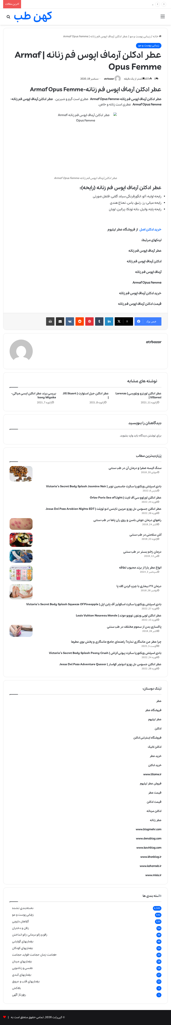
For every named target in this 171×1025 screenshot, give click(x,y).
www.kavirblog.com (148, 848)
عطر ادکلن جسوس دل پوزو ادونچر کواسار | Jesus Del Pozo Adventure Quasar (110, 664)
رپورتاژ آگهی (19, 995)
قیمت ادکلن (154, 802)
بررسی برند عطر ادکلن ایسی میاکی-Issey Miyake (33, 395)
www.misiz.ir (153, 875)
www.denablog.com (148, 839)
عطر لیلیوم (154, 719)
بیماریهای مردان (22, 961)
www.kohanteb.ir (150, 866)
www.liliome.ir (152, 774)
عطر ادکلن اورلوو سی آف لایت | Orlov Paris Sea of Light (125, 498)
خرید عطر (155, 756)
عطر (158, 701)
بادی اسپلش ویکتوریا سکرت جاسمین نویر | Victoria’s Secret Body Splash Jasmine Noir (103, 486)
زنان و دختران (20, 928)
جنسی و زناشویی (22, 968)
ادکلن (158, 729)
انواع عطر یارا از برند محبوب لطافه (140, 568)
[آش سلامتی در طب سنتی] (21, 540)
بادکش (16, 988)
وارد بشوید (126, 436)
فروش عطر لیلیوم (150, 784)
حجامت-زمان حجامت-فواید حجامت (34, 955)
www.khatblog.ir (150, 857)
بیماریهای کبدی (21, 975)
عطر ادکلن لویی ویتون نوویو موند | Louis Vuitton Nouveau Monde (118, 616)
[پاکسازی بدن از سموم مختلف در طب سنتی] (21, 631)
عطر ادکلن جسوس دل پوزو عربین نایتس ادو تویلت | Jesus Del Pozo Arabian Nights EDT (103, 509)
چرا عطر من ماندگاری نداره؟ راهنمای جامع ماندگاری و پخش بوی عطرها (116, 642)
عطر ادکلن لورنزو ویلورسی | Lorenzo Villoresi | (138, 395)
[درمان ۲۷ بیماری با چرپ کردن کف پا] (21, 592)
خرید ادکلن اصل (150, 229)
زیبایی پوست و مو (140, 37)
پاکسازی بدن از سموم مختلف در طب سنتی (134, 627)
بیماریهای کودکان (22, 948)
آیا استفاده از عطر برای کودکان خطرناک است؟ (49, 4)
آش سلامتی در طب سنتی (145, 535)
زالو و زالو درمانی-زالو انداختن (29, 935)
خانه (156, 37)
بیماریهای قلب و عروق (26, 981)
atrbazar (109, 79)
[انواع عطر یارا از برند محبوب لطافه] (21, 573)
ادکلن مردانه (154, 811)
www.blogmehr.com (148, 829)
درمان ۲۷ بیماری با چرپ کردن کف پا (139, 586)
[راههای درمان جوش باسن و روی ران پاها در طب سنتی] (21, 524)
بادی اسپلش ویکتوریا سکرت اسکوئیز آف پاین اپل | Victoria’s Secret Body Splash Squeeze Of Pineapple (93, 604)
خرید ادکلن (154, 765)
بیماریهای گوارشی (22, 941)
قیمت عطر (154, 793)
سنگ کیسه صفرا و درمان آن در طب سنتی (135, 468)
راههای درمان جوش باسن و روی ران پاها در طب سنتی (127, 520)
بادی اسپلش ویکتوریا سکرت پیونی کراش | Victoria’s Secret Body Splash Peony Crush (105, 653)
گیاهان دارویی (20, 921)
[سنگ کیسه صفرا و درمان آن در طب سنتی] (21, 473)
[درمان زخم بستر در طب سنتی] (21, 556)
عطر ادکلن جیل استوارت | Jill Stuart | (86, 395)
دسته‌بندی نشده (22, 908)
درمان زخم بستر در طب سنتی (142, 552)
